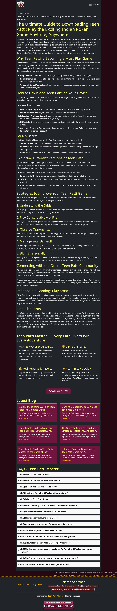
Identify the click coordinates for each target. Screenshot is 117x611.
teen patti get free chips (73, 586)
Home (19, 13)
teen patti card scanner (90, 586)
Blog (26, 13)
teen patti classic (57, 589)
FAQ (40, 584)
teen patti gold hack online (56, 586)
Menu (95, 4)
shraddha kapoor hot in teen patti (86, 589)
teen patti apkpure (70, 589)
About (28, 584)
